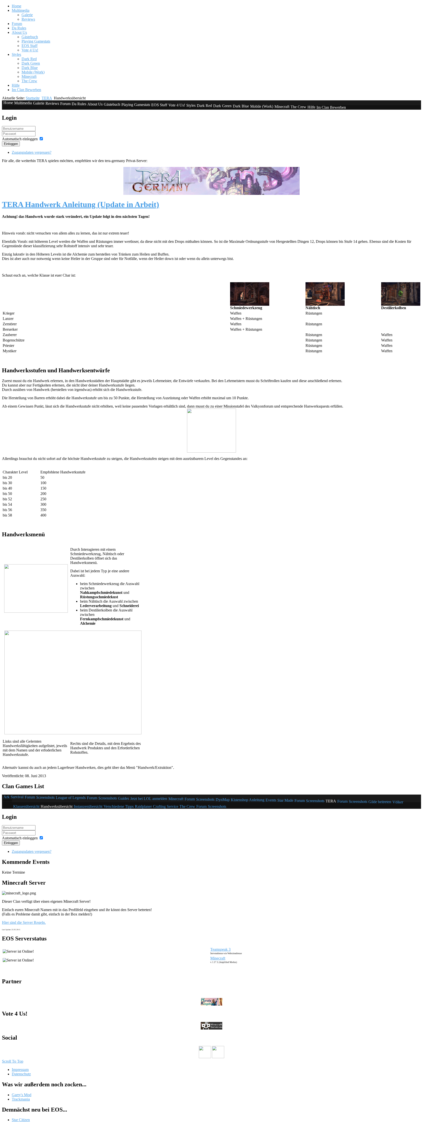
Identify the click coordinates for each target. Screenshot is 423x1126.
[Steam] (218, 1057)
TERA (47, 98)
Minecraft (217, 958)
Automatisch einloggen (20, 139)
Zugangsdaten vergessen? (31, 152)
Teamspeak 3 (220, 949)
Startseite (33, 98)
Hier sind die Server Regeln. (24, 922)
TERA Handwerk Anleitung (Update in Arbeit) (80, 204)
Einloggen (11, 144)
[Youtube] (205, 1057)
